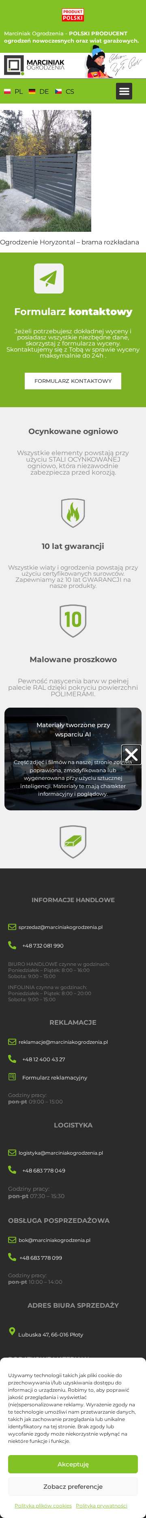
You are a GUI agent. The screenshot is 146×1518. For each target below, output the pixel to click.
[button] (124, 91)
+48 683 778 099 (40, 1258)
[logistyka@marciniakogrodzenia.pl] (12, 1153)
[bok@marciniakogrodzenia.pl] (12, 1240)
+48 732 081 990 (43, 945)
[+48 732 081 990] (12, 945)
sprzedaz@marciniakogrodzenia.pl (61, 927)
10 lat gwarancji (73, 546)
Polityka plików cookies (43, 1506)
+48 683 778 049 (43, 1170)
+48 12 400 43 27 (43, 1059)
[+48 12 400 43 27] (12, 1059)
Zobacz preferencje (73, 1486)
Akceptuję (73, 1464)
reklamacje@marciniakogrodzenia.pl (63, 1042)
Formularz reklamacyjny (54, 1077)
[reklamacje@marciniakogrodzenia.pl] (12, 1042)
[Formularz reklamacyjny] (12, 1077)
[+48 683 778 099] (12, 1257)
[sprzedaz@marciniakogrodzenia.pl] (12, 927)
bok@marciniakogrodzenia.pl (54, 1240)
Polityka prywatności (101, 1506)
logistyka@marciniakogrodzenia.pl (61, 1153)
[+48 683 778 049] (12, 1170)
